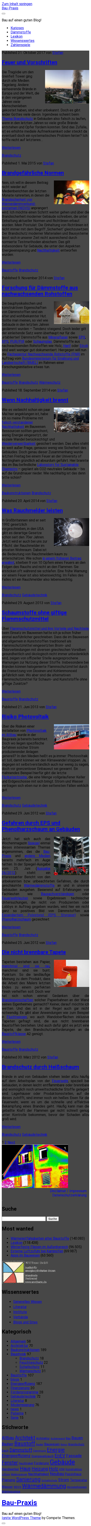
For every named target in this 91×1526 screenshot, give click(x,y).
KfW (62, 1469)
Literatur (20, 1307)
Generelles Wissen (27, 1302)
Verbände (20, 1317)
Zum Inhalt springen (17, 4)
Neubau (57, 1473)
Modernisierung (22, 1405)
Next (11, 1142)
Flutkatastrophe (14, 777)
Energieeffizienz (23, 1384)
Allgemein (18, 1341)
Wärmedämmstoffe (39, 885)
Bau (68, 1438)
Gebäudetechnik (34, 595)
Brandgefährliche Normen (33, 173)
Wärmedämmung (44, 1486)
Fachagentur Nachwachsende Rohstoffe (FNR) (43, 354)
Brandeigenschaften (17, 1000)
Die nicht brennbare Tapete (34, 952)
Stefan (57, 53)
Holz (53, 1468)
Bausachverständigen (57, 894)
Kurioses (17, 28)
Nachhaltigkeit (48, 250)
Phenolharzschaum (16, 919)
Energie (56, 1450)
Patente (17, 1413)
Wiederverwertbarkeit (19, 443)
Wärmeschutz (50, 382)
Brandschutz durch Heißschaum (40, 1067)
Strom (63, 1479)
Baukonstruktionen (16, 493)
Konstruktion (74, 1469)
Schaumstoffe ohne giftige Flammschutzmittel (34, 615)
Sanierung (28, 1479)
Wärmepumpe (11, 1491)
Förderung (41, 1463)
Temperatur (78, 1480)
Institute (20, 1312)
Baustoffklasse (14, 1034)
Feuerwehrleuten (15, 898)
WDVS (17, 1487)
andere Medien (37, 856)
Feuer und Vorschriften (29, 62)
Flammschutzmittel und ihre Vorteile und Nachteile (49, 628)
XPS (5, 341)
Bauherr (7, 1444)
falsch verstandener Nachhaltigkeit (17, 424)
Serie (15, 1417)
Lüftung (6, 1474)
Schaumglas (42, 341)
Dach (5, 1450)
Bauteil (39, 1444)
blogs (15, 1379)
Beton (64, 1444)
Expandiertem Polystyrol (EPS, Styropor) (39, 915)
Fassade (74, 1455)
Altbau (8, 1437)
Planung (8, 1480)
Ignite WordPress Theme (21, 1518)
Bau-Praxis (10, 8)
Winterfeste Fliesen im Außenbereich (39, 1247)
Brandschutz (11, 155)
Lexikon (17, 36)
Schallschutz (29, 1367)
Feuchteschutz (31, 1362)
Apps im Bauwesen (25, 1255)
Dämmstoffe (21, 32)
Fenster (10, 1462)
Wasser (7, 1487)
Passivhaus (73, 1474)
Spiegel (34, 843)
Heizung (40, 1468)
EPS (82, 337)
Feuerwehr (60, 1081)
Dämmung (39, 1450)
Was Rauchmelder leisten (32, 510)
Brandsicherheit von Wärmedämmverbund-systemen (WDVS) (19, 203)
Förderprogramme (24, 1392)
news (15, 1409)
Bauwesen (52, 1444)
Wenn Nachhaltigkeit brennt (35, 400)
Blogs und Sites (25, 1322)
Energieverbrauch (43, 1456)
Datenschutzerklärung (70, 1195)
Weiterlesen (11, 148)
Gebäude (62, 1462)
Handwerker (10, 1469)
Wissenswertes (22, 41)
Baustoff (24, 1443)
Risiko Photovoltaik (25, 717)
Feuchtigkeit (26, 1463)
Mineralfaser (58, 337)
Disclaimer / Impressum (69, 1191)
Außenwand (58, 1438)
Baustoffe (10, 270)
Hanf (67, 346)
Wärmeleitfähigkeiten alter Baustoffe (40, 1238)
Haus (25, 1468)
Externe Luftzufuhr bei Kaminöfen (37, 1251)
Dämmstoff (20, 1450)
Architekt (25, 1437)
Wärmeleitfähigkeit (77, 1487)
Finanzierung (20, 1388)
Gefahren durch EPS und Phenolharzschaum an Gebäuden (41, 826)
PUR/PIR (17, 341)
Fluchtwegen (17, 1017)
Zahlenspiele (20, 45)
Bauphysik (18, 1354)
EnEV (60, 1455)
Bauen (77, 1438)
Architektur (19, 1345)
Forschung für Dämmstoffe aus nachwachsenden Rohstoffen (40, 291)
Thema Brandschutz (17, 119)
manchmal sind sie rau (26, 966)
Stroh (84, 346)
